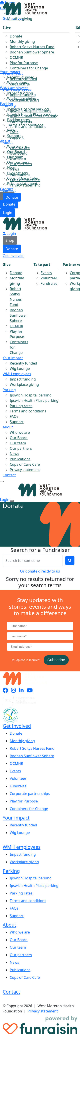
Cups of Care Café (25, 977)
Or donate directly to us (40, 571)
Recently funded (23, 78)
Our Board (19, 153)
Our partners (21, 163)
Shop (10, 240)
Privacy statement (25, 185)
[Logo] (25, 8)
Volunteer (49, 278)
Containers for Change (29, 68)
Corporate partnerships (30, 793)
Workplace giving (24, 100)
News (14, 169)
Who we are (20, 147)
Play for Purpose (24, 62)
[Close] (12, 501)
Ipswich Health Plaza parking (34, 116)
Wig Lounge (20, 84)
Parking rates (21, 121)
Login (7, 212)
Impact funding (23, 94)
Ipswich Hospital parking (31, 110)
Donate (9, 204)
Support (17, 137)
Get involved (13, 18)
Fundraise (49, 283)
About (8, 142)
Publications (20, 174)
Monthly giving (22, 41)
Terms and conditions (28, 126)
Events (46, 272)
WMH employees (17, 89)
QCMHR (16, 57)
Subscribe (56, 660)
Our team (18, 158)
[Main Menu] (2, 481)
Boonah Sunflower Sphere (32, 52)
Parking (9, 105)
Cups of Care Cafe (25, 179)
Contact (9, 190)
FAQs (14, 131)
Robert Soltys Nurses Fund (32, 46)
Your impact (13, 73)
